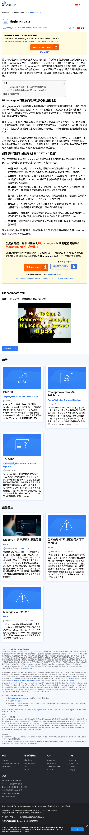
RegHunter (50, 770)
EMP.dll (8, 392)
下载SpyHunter (33, 267)
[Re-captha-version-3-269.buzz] (67, 378)
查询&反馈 (72, 766)
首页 (4, 806)
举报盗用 (72, 770)
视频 (25, 766)
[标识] (9, 4)
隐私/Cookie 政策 (27, 680)
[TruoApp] (22, 445)
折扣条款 (37, 680)
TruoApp (8, 458)
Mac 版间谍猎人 (52, 763)
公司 (71, 756)
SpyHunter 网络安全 (53, 766)
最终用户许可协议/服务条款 (13, 729)
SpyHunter (5, 760)
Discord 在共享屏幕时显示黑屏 (22, 539)
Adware (29, 28)
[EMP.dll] (22, 378)
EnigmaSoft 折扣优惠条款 (11, 793)
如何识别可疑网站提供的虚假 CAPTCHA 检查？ (27, 90)
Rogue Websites (20, 12)
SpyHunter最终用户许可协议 (12, 781)
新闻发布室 (73, 760)
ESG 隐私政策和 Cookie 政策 (12, 790)
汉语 (80, 4)
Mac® (59, 274)
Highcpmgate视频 (11, 94)
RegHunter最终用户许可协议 (12, 784)
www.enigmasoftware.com (20, 698)
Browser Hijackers (40, 28)
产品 (4, 756)
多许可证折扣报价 (61, 266)
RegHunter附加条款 (64, 806)
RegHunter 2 (6, 766)
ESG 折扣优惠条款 (8, 796)
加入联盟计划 (73, 763)
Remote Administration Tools (24, 397)
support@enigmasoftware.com (39, 710)
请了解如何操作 (32, 743)
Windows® (51, 274)
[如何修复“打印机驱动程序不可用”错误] (67, 526)
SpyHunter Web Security (10, 763)
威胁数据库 (6, 12)
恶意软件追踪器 (29, 763)
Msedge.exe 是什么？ (16, 612)
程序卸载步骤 (11, 806)
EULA (37, 41)
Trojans (6, 397)
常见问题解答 (29, 668)
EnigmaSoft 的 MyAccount (77, 710)
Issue (5, 544)
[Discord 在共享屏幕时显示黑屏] (22, 526)
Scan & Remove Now (41, 47)
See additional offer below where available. (19, 41)
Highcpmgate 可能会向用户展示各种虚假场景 (26, 87)
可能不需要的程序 (11, 463)
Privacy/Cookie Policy (50, 41)
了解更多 (26, 831)
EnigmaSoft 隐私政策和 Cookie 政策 (14, 787)
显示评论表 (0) (10, 348)
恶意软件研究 (30, 756)
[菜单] (84, 4)
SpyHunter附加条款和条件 (47, 806)
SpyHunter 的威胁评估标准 (27, 806)
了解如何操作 (70, 680)
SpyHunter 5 (51, 760)
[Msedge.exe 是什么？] (22, 598)
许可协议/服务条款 (15, 680)
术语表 (26, 770)
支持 (49, 756)
